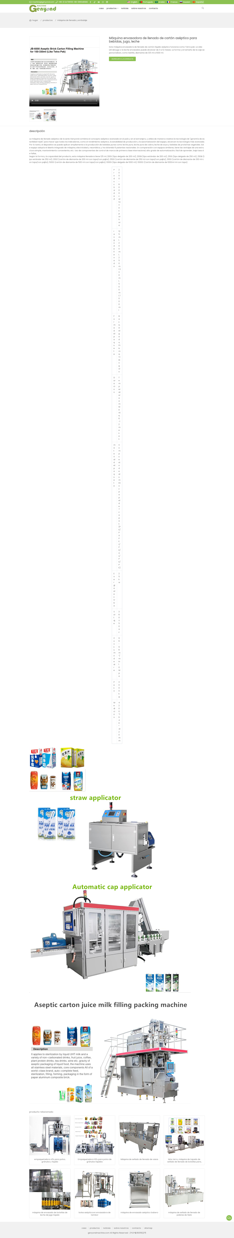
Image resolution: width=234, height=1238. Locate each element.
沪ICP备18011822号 (138, 1232)
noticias (124, 8)
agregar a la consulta (122, 59)
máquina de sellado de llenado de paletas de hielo (184, 1213)
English (134, 2)
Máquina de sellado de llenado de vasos (139, 1159)
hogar (35, 20)
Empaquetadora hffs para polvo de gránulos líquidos (95, 1160)
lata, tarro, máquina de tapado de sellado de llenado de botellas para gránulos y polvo (184, 1160)
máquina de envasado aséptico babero (139, 1212)
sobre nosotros (138, 8)
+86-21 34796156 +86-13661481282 (73, 2)
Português (148, 2)
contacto (153, 8)
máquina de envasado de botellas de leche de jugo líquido (49, 1213)
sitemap (148, 1228)
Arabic (162, 2)
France (174, 2)
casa (101, 8)
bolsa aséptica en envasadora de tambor (95, 1213)
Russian (186, 2)
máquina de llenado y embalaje (72, 20)
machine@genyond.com (43, 2)
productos (112, 8)
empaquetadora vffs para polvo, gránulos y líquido (49, 1160)
